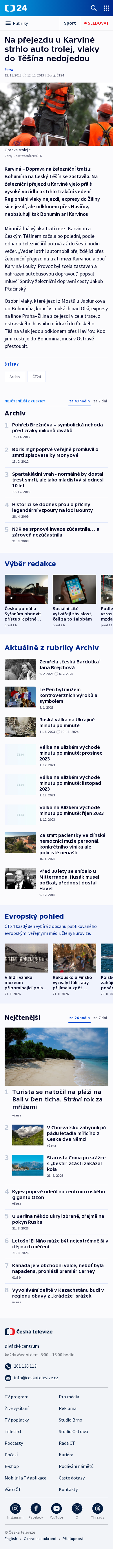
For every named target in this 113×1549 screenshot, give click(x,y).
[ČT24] (16, 8)
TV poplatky (17, 1420)
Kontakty (68, 1489)
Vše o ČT (13, 1489)
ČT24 (8, 70)
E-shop (12, 1466)
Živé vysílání (16, 1408)
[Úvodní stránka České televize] (29, 1331)
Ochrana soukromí (40, 1538)
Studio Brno (70, 1420)
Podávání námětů (76, 1466)
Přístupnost (73, 1538)
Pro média (69, 1397)
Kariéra (66, 1454)
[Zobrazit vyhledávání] (94, 8)
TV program (16, 1397)
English (11, 1538)
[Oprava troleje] (56, 114)
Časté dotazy (72, 1478)
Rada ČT (67, 1443)
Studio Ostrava (73, 1431)
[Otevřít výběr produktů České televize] (106, 8)
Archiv (15, 376)
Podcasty (14, 1443)
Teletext (13, 1431)
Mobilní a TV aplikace (25, 1478)
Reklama (67, 1408)
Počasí (11, 1454)
